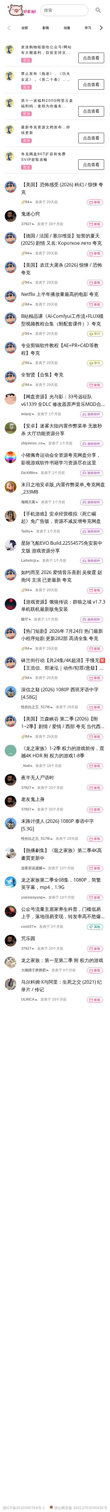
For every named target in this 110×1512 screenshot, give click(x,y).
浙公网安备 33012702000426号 (80, 1508)
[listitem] (55, 54)
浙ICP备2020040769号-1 (24, 1508)
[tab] (24, 28)
